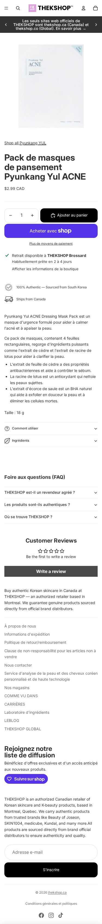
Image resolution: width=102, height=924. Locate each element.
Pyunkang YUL (33, 143)
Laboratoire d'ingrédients (26, 712)
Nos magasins (16, 687)
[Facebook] (41, 915)
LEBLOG (11, 720)
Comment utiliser (25, 428)
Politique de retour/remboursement (35, 642)
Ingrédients (20, 440)
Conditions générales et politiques (51, 903)
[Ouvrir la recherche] (18, 8)
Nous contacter (18, 665)
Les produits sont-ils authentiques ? (37, 504)
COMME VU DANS (21, 695)
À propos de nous (20, 626)
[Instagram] (51, 915)
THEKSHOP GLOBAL (22, 729)
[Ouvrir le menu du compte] (83, 8)
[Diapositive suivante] (96, 25)
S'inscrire (51, 869)
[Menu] (6, 8)
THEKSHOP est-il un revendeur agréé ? (39, 492)
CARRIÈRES (14, 704)
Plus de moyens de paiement (51, 244)
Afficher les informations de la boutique (45, 269)
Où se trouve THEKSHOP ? (28, 516)
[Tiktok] (60, 915)
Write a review (51, 571)
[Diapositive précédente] (6, 25)
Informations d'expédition (27, 634)
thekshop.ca (57, 892)
